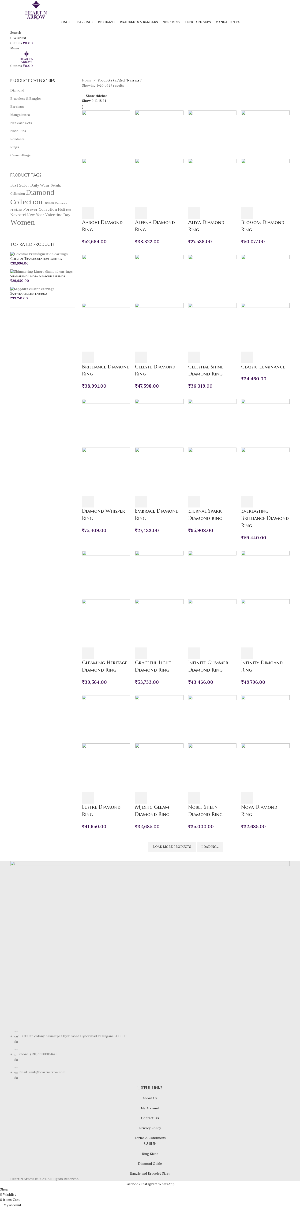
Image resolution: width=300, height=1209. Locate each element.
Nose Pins (18, 131)
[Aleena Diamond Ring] (159, 134)
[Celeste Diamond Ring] (159, 278)
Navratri (18, 214)
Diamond (17, 90)
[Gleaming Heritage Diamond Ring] (106, 575)
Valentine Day (57, 214)
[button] (88, 213)
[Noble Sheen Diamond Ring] (212, 719)
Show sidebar (96, 96)
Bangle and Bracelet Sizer (150, 1173)
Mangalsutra (20, 115)
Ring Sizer (150, 1154)
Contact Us (150, 1118)
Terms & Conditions (150, 1138)
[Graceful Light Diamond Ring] (159, 575)
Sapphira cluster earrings (28, 293)
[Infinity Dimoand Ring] (265, 575)
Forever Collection (40, 209)
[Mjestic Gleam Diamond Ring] (159, 719)
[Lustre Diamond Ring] (106, 719)
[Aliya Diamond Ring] (212, 134)
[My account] (11, 27)
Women (22, 222)
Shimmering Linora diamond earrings (37, 276)
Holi (61, 209)
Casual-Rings (20, 155)
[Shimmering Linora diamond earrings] (41, 271)
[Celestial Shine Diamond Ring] (212, 278)
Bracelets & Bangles (25, 98)
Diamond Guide (150, 1163)
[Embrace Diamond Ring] (159, 423)
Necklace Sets (21, 123)
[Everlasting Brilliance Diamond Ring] (265, 423)
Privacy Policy (150, 1128)
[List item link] (150, 1054)
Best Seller (19, 185)
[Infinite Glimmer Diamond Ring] (212, 575)
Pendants (17, 139)
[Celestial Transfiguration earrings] (39, 254)
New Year (35, 214)
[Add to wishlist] (113, 213)
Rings (14, 147)
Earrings (17, 106)
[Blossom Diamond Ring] (265, 134)
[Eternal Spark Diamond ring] (212, 423)
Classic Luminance (263, 367)
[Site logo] (36, 9)
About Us (150, 1098)
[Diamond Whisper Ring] (106, 423)
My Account (150, 1108)
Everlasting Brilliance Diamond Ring (265, 518)
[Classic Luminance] (265, 278)
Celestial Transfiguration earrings (36, 259)
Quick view (100, 213)
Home (86, 80)
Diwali (48, 203)
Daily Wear (40, 185)
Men (68, 209)
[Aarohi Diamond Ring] (106, 134)
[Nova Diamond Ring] (265, 719)
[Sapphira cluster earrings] (32, 289)
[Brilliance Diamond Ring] (106, 278)
